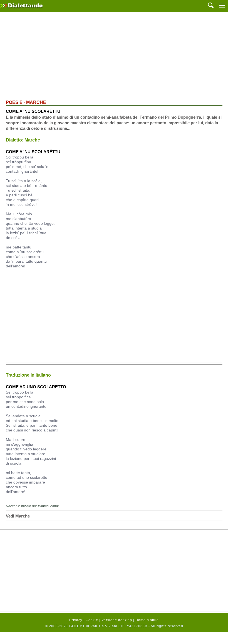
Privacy (75, 620)
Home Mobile (147, 620)
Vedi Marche (18, 516)
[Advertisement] (114, 56)
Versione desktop (116, 620)
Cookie (92, 620)
